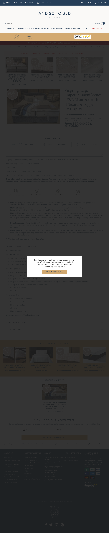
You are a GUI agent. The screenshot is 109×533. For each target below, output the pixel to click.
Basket (99, 23)
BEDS (9, 29)
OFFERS (59, 29)
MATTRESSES (18, 29)
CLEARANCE (96, 29)
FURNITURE (40, 29)
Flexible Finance (29, 37)
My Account (86, 3)
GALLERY (77, 29)
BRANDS (68, 29)
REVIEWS (51, 29)
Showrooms (28, 3)
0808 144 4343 (11, 3)
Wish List (101, 3)
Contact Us (46, 3)
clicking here (59, 266)
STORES (86, 29)
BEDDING (29, 29)
